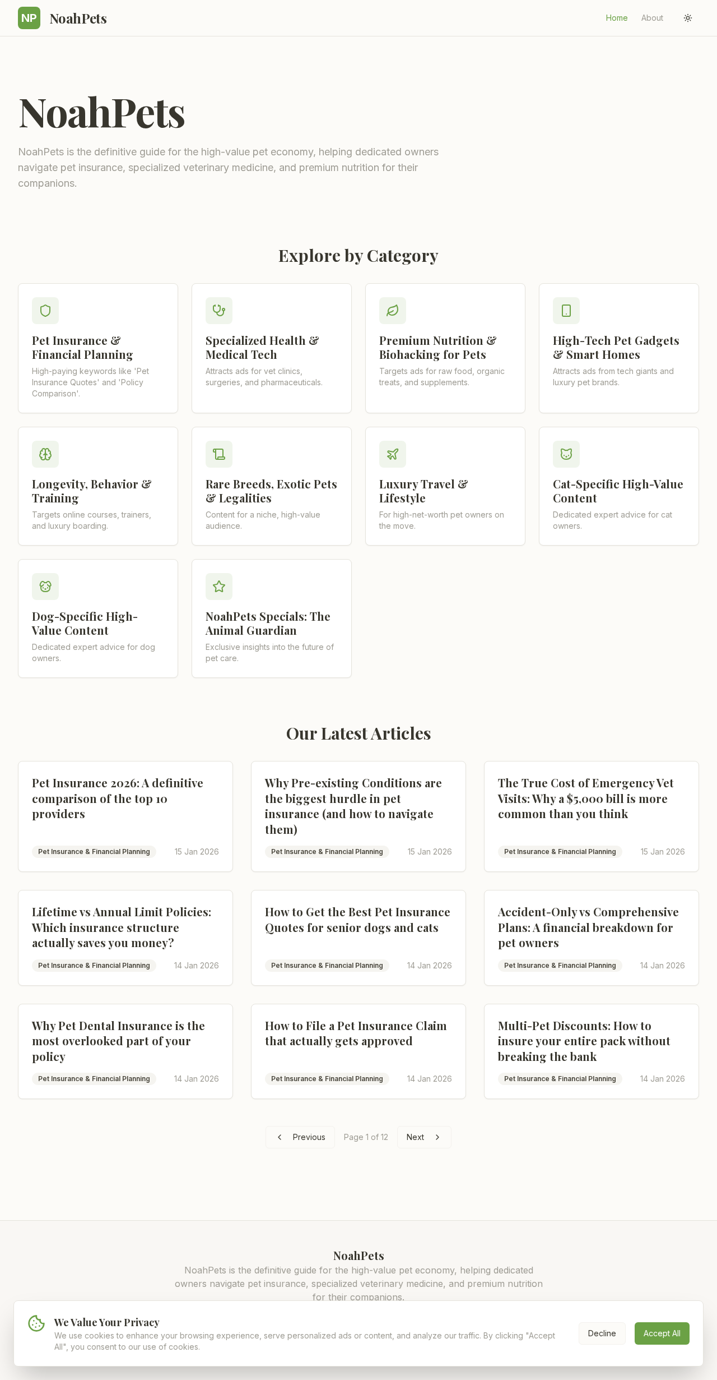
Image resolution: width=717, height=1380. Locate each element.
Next (415, 1137)
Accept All (662, 1333)
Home (617, 17)
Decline (602, 1333)
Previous (309, 1137)
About (652, 17)
